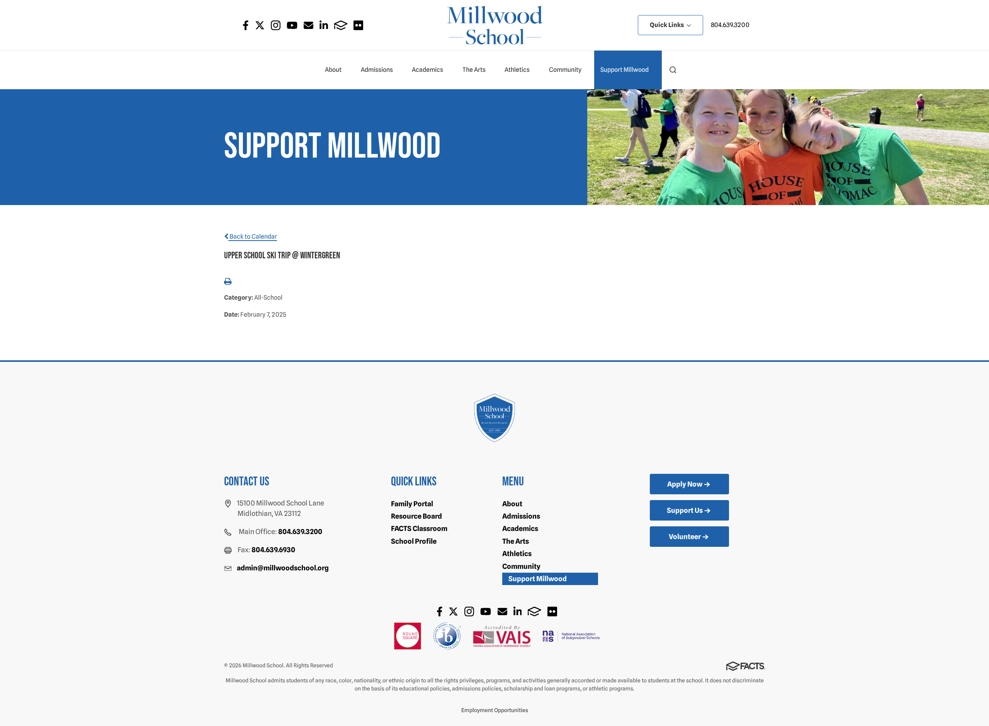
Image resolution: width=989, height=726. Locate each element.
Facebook (246, 25)
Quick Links (667, 25)
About (333, 69)
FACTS (341, 25)
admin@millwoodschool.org (283, 568)
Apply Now (684, 484)
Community (565, 69)
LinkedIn (323, 25)
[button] (673, 69)
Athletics (517, 69)
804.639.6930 (273, 550)
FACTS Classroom (419, 528)
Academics (427, 69)
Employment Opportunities (494, 710)
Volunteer (685, 537)
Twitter (260, 25)
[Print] (227, 282)
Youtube (292, 25)
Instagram (275, 25)
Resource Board (416, 516)
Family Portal (412, 504)
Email (308, 25)
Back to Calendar (252, 236)
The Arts (474, 69)
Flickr (358, 25)
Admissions (377, 69)
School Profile (414, 541)
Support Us (685, 510)
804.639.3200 (730, 25)
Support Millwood (624, 69)
